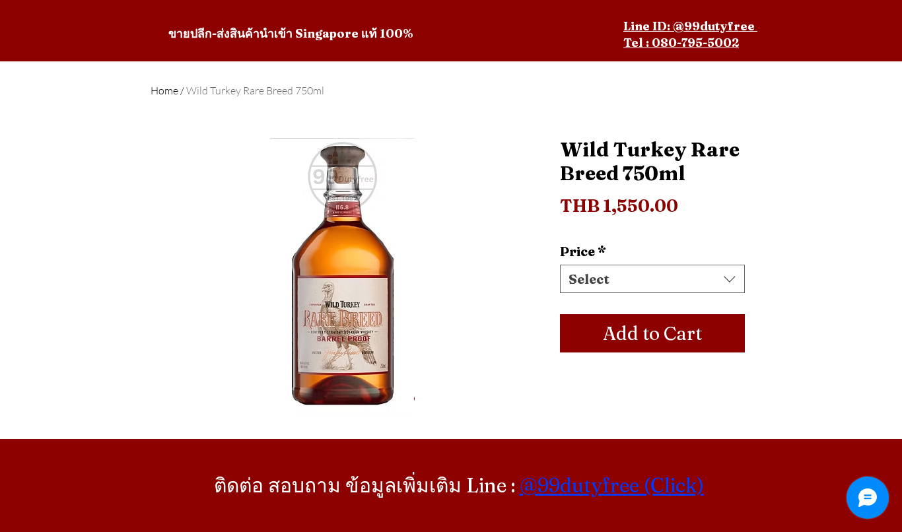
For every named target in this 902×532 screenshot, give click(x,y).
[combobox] (652, 279)
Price (583, 251)
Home (164, 90)
